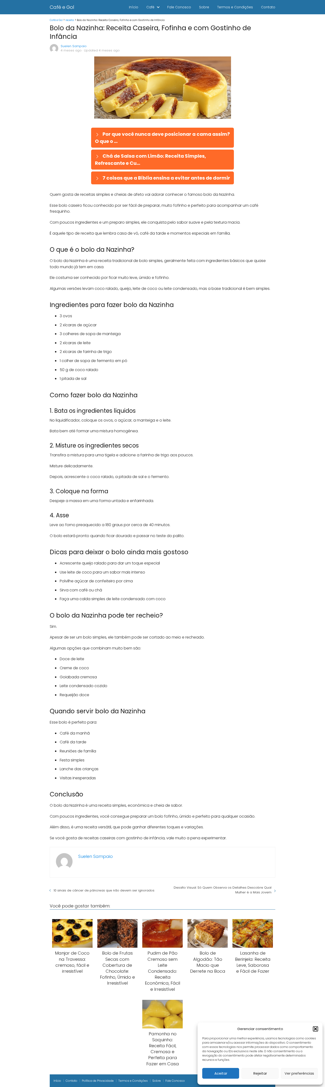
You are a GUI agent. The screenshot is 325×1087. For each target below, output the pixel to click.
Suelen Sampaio (74, 46)
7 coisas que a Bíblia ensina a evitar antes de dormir (166, 178)
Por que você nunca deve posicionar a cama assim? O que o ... (162, 138)
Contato (268, 7)
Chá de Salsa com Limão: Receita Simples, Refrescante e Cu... (150, 159)
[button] (315, 1029)
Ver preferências (299, 1073)
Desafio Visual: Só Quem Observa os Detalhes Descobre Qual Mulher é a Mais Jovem (222, 890)
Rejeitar (260, 1073)
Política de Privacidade (98, 1081)
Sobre (204, 7)
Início (133, 7)
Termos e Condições (235, 7)
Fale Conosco (179, 7)
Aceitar (220, 1073)
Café (150, 7)
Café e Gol (62, 7)
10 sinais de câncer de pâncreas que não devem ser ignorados (104, 890)
